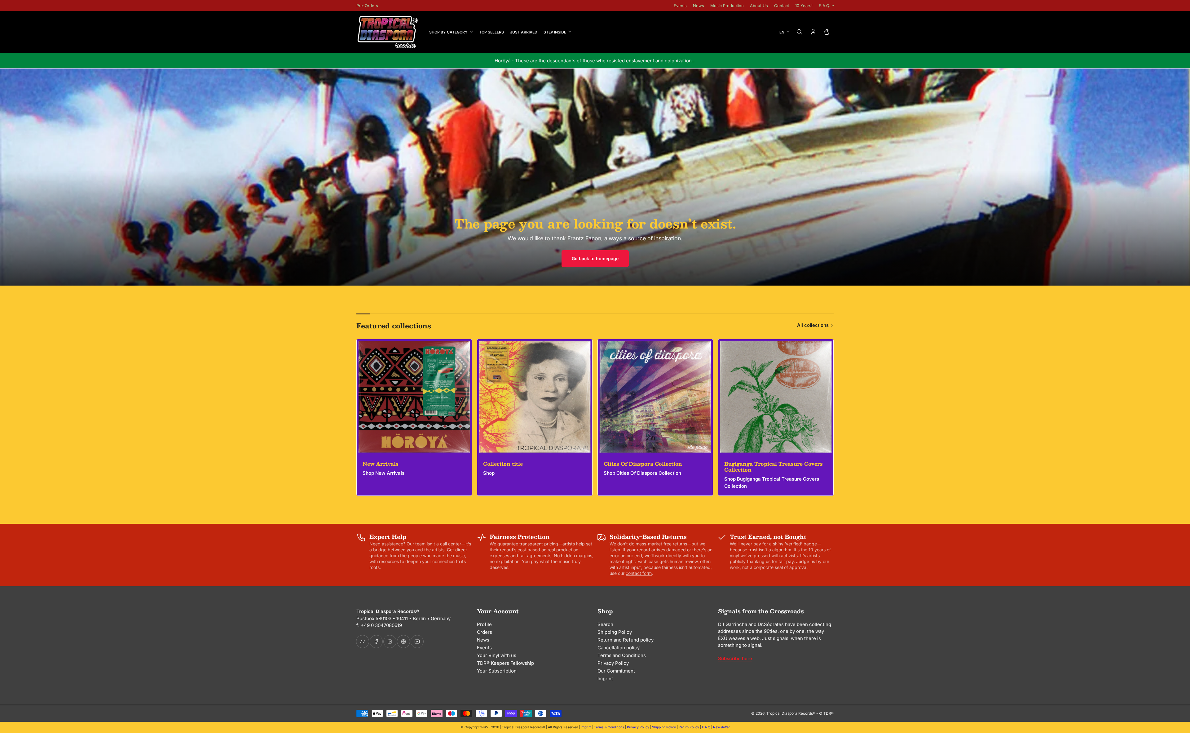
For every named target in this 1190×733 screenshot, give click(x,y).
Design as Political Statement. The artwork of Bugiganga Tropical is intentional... (595, 61)
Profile (484, 624)
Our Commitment (616, 671)
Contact (781, 5)
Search (605, 624)
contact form (639, 573)
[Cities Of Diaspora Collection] (655, 397)
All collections (813, 325)
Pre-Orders (367, 5)
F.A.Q (706, 727)
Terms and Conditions (621, 655)
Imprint (605, 679)
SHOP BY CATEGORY (448, 32)
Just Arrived (523, 32)
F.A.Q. (824, 5)
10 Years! (804, 5)
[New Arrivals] (414, 397)
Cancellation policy (618, 648)
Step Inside (555, 32)
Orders (484, 632)
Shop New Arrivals (383, 473)
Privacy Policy (613, 663)
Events (680, 5)
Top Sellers (491, 32)
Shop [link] (489, 473)
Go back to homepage (595, 258)
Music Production (727, 5)
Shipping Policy (614, 632)
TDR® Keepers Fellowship (505, 663)
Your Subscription (497, 671)
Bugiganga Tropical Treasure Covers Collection (773, 467)
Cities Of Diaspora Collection (643, 464)
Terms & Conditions (609, 727)
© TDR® (826, 713)
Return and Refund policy (625, 640)
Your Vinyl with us (496, 655)
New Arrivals (381, 464)
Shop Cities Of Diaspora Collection (642, 473)
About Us (759, 5)
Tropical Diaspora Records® (790, 713)
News (698, 5)
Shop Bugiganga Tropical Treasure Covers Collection (771, 482)
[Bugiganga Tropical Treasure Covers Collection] (776, 397)
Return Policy (689, 727)
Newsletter (721, 727)
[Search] (799, 32)
